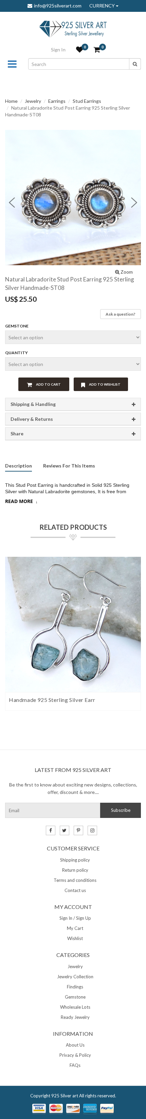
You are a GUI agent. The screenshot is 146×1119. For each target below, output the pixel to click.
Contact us (75, 890)
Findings (75, 986)
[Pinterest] (78, 830)
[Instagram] (92, 830)
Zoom (126, 272)
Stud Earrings (87, 101)
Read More (19, 501)
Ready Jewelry (75, 1017)
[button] (12, 202)
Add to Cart (48, 384)
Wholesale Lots (75, 1007)
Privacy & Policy (75, 1055)
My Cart (75, 928)
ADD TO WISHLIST (104, 384)
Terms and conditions (75, 880)
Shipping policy (75, 860)
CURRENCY (102, 5)
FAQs (75, 1065)
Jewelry (33, 101)
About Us (75, 1045)
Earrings (57, 101)
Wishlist (75, 938)
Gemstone (17, 325)
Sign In (58, 49)
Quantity (16, 352)
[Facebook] (50, 830)
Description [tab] (18, 466)
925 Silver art (64, 1095)
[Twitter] (64, 830)
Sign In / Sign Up (75, 918)
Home (11, 101)
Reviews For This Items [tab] (69, 466)
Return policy (75, 870)
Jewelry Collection (75, 976)
